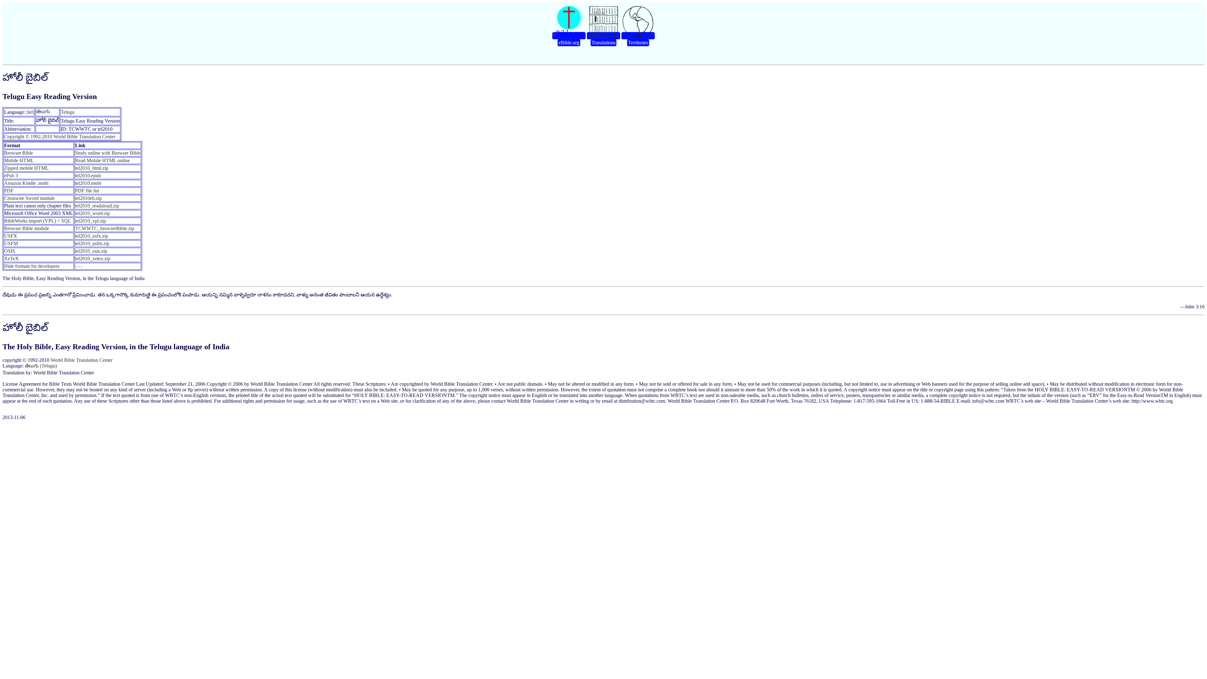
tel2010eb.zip (88, 198)
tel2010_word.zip (92, 213)
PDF (9, 190)
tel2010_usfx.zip (91, 236)
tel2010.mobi (88, 183)
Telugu (67, 112)
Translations (603, 42)
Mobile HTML (19, 160)
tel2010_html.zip (91, 168)
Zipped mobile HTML (26, 168)
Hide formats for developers (31, 266)
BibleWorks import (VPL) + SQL (37, 221)
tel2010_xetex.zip (92, 258)
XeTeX (11, 258)
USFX (10, 236)
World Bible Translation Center (82, 360)
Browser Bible (18, 153)
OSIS (9, 251)
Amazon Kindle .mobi (26, 183)
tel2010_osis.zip (91, 251)
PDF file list (87, 190)
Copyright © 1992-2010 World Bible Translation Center (59, 136)
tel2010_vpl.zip (90, 221)
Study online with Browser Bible (108, 153)
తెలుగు (43, 111)
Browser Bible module (26, 228)
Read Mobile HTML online (102, 160)
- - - (78, 266)
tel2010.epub (88, 175)
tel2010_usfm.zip (92, 243)
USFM (11, 243)
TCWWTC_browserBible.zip (104, 228)
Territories (638, 42)
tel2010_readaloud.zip (97, 205)
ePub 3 (11, 175)
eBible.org (569, 42)
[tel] (30, 112)
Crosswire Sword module (29, 198)
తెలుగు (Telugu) (41, 365)
